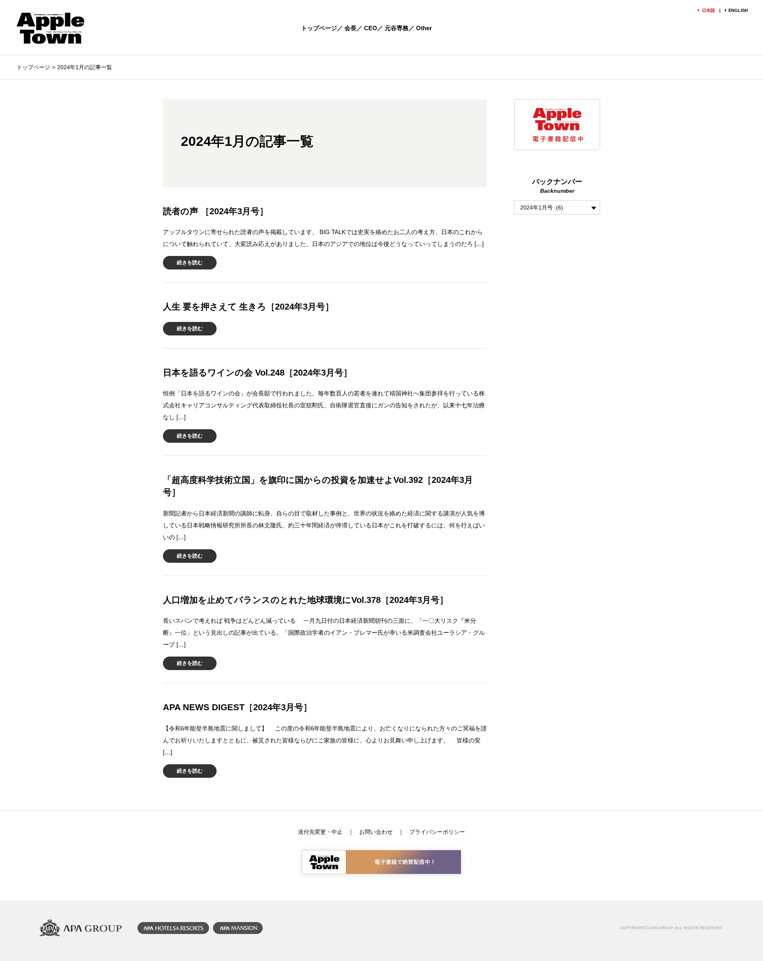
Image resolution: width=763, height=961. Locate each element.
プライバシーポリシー (437, 832)
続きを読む (190, 262)
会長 (350, 28)
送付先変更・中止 (320, 832)
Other (424, 28)
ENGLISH (738, 10)
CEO (370, 28)
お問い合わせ (376, 832)
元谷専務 (397, 28)
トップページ (319, 28)
